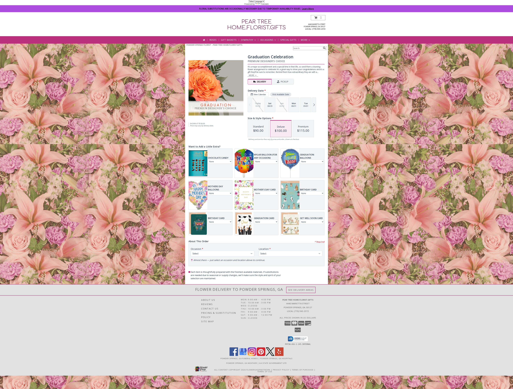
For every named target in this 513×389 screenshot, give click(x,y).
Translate (265, 4)
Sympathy (247, 39)
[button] (318, 17)
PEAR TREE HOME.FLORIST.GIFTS (256, 25)
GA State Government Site (273, 363)
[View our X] (270, 355)
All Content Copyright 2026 (230, 370)
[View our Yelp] (279, 355)
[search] (324, 48)
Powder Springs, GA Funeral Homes (239, 358)
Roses (213, 39)
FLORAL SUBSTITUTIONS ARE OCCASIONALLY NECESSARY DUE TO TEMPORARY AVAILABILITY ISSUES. (256, 8)
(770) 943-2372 (318, 29)
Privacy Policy (281, 370)
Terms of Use (264, 371)
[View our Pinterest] (261, 355)
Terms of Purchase (303, 370)
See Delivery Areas (301, 289)
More (304, 39)
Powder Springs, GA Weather (241, 363)
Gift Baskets (229, 39)
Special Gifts (288, 39)
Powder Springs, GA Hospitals (276, 358)
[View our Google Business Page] (243, 355)
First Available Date (280, 94)
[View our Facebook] (234, 355)
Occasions (266, 39)
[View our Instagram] (252, 355)
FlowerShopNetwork (258, 370)
